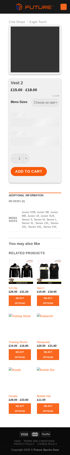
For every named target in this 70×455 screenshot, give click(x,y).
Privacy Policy (24, 444)
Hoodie (13, 396)
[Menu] (5, 7)
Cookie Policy (47, 444)
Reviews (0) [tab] (17, 201)
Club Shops (17, 22)
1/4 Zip (13, 288)
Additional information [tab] (26, 195)
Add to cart (28, 171)
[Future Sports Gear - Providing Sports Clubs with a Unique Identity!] (35, 7)
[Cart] (63, 7)
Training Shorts (18, 342)
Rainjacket (43, 342)
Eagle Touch (38, 22)
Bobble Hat (44, 396)
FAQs (17, 441)
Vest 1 (41, 288)
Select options (20, 300)
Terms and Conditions (39, 441)
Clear (55, 96)
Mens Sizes (19, 102)
